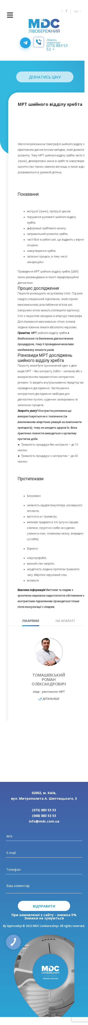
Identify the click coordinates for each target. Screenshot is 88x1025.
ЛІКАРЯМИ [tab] (30, 620)
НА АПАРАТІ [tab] (65, 620)
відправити (44, 906)
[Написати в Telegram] (25, 42)
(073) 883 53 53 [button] (57, 47)
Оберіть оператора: (53, 41)
